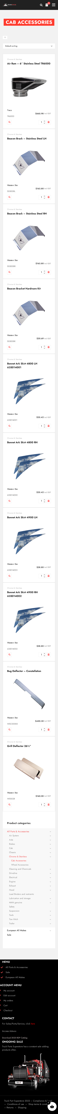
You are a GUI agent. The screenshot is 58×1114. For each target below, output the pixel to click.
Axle (11, 839)
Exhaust (12, 885)
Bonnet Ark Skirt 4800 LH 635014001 (22, 365)
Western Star (12, 185)
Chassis (12, 852)
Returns (10, 1107)
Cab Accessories (18, 860)
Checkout (8, 1010)
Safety (11, 906)
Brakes (12, 844)
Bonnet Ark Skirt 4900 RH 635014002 (22, 594)
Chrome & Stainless (14, 59)
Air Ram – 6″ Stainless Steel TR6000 (28, 63)
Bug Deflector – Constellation (24, 671)
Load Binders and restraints (21, 894)
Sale (9, 934)
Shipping (22, 1107)
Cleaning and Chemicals (20, 869)
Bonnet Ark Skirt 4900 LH (22, 517)
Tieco (9, 110)
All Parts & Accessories (18, 831)
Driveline (13, 873)
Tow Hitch (13, 919)
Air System (14, 835)
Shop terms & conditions (40, 1104)
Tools (11, 915)
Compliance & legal (42, 1100)
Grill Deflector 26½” (19, 746)
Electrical (13, 877)
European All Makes (16, 930)
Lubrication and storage (20, 898)
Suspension (14, 910)
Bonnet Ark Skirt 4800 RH (22, 442)
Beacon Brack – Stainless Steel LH (26, 138)
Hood (11, 889)
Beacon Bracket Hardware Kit (24, 288)
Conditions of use (15, 1104)
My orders (8, 1000)
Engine (12, 881)
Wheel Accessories (19, 864)
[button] (48, 122)
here (33, 1023)
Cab (11, 848)
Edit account (9, 995)
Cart (5, 1005)
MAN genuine (15, 902)
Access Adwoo (9, 1031)
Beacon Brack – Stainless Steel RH (27, 213)
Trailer (11, 923)
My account (9, 990)
